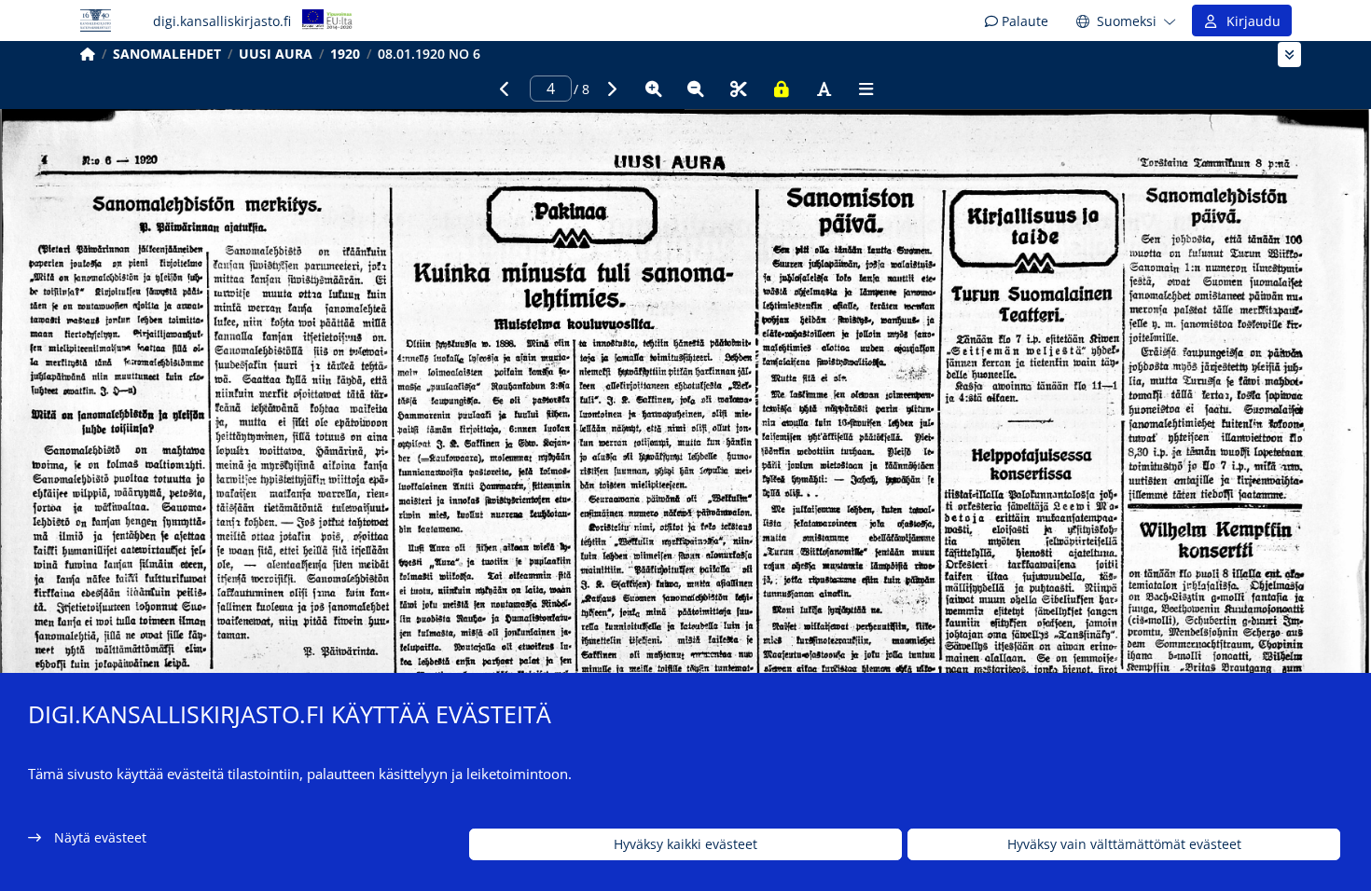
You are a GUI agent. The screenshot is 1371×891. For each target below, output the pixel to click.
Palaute (1023, 21)
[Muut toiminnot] (866, 88)
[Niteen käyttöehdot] (781, 88)
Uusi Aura (275, 53)
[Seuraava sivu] (611, 88)
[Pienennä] (695, 88)
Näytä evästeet (100, 837)
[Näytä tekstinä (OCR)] (823, 88)
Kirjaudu (1250, 21)
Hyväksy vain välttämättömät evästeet (1124, 845)
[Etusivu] (87, 53)
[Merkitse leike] (738, 88)
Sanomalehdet (167, 53)
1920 (345, 53)
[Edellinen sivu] (504, 88)
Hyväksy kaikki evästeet (685, 845)
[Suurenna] (653, 88)
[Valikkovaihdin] (1289, 54)
